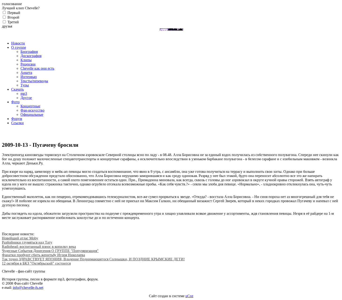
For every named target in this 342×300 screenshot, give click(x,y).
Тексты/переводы (34, 81)
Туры (24, 85)
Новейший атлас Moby (20, 238)
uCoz (189, 296)
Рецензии (28, 64)
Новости (18, 43)
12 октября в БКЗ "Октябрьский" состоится (36, 263)
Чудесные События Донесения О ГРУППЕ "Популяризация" (50, 251)
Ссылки (17, 123)
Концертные (30, 106)
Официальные (31, 114)
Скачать (17, 89)
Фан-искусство (32, 110)
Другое (26, 98)
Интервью (28, 77)
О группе (18, 47)
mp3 (23, 93)
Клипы (26, 60)
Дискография (30, 56)
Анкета (26, 73)
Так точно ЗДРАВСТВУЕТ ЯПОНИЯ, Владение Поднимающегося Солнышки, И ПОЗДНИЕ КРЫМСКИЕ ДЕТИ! (93, 259)
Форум (16, 119)
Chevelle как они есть (37, 68)
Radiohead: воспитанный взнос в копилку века (39, 247)
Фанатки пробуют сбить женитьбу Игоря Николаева (43, 255)
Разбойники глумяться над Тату (27, 242)
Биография (29, 52)
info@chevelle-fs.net (28, 288)
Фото (15, 102)
